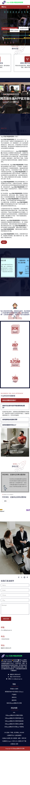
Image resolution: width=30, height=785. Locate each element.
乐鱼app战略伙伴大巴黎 (18, 748)
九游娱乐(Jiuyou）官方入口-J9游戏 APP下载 (14, 741)
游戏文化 (14, 697)
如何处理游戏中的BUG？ (9, 425)
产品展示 (19, 29)
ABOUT (4, 242)
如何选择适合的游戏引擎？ (10, 419)
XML (14, 712)
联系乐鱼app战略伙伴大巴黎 (14, 703)
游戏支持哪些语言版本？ (9, 400)
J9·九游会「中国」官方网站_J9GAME (14, 732)
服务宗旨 (11, 29)
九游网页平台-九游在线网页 (14, 735)
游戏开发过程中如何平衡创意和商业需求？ (13, 406)
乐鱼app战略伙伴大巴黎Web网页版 (14, 724)
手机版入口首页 (14, 689)
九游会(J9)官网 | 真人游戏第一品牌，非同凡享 (14, 738)
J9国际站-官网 (14, 744)
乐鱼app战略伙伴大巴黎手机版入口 (14, 718)
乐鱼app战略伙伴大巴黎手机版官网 (14, 721)
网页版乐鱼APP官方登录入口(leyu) (14, 691)
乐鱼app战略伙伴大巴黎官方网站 (14, 715)
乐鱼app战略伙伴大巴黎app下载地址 (14, 727)
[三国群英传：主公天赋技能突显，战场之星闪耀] (15, 263)
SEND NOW (6, 619)
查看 (12, 501)
